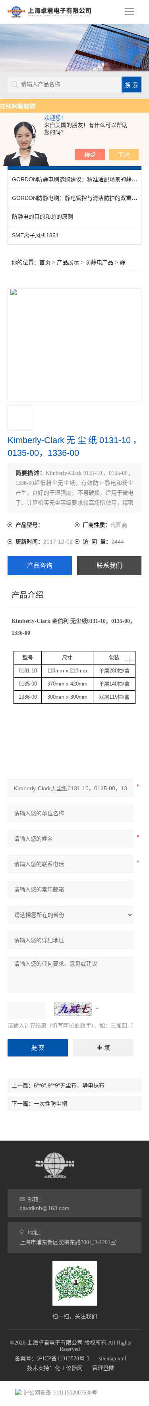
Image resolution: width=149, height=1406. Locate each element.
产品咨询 (39, 565)
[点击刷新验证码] (73, 1009)
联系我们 (109, 565)
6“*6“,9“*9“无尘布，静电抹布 (69, 1085)
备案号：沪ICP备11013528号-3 (52, 1359)
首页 (44, 262)
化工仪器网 (69, 1368)
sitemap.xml (112, 1359)
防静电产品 (99, 262)
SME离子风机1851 (35, 235)
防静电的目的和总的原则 (42, 216)
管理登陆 (103, 1368)
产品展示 (68, 262)
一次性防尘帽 (50, 1104)
